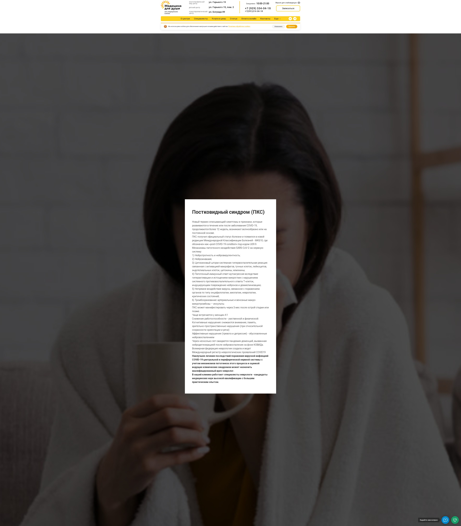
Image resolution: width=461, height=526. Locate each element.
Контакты (265, 18)
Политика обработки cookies (239, 26)
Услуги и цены (219, 18)
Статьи (233, 18)
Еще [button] (276, 18)
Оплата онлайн (248, 18)
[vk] (290, 18)
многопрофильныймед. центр (196, 2)
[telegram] (295, 18)
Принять (291, 26)
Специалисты (201, 18)
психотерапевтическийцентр (198, 12)
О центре (185, 18)
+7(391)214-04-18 (254, 11)
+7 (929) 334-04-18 (258, 8)
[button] (288, 8)
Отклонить (278, 26)
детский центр (194, 7)
